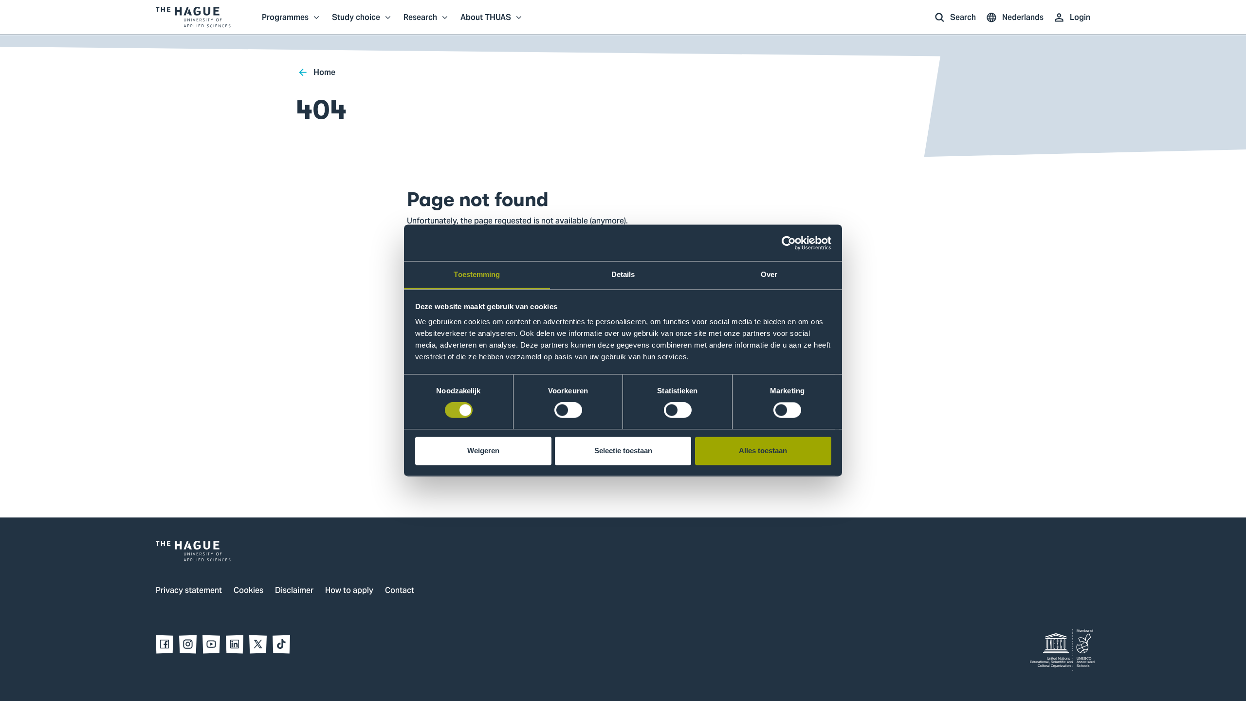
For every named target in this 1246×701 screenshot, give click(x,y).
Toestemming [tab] (477, 274)
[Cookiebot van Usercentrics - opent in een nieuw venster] (788, 243)
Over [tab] (769, 274)
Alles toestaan (763, 450)
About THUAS (485, 22)
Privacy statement (189, 591)
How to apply (349, 591)
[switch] (568, 410)
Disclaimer (294, 591)
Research (420, 22)
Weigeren (483, 450)
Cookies (248, 591)
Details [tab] (623, 274)
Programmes (285, 22)
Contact (399, 591)
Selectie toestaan (623, 450)
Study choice (356, 22)
